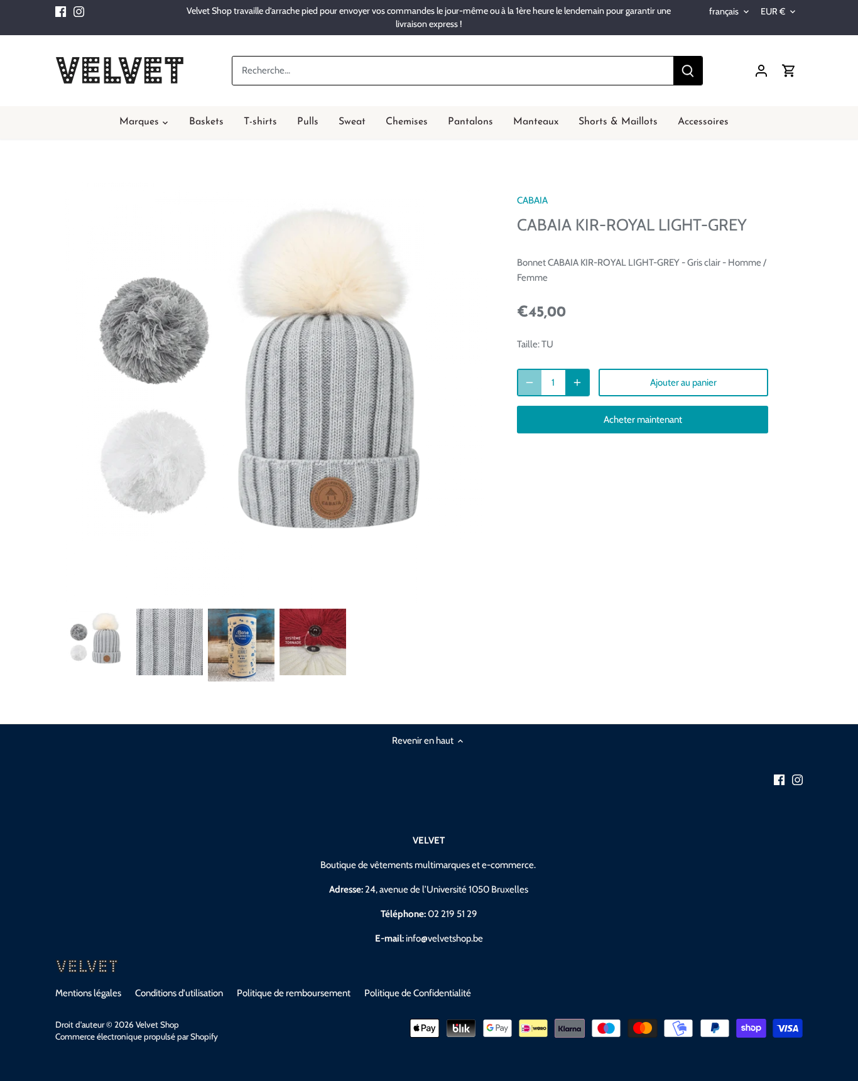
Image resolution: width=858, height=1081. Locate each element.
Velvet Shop (157, 1024)
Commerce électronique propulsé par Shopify (136, 1036)
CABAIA (532, 200)
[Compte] (761, 70)
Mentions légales (88, 993)
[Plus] (577, 382)
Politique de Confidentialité (417, 993)
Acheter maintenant (643, 419)
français (724, 11)
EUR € (773, 11)
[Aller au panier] (788, 70)
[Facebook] (60, 11)
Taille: (528, 344)
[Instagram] (78, 11)
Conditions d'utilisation (179, 993)
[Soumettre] (687, 71)
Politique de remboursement (293, 993)
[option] (98, 642)
